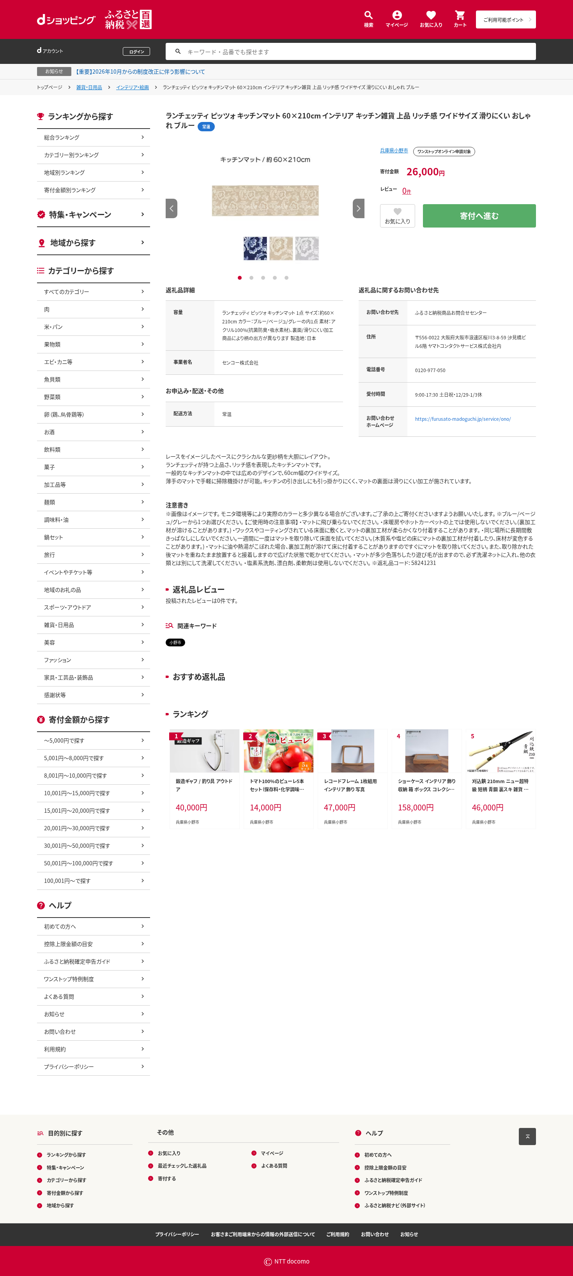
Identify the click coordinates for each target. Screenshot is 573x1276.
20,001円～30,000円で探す (77, 828)
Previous (171, 208)
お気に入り (431, 24)
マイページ (397, 24)
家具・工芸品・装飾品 (68, 677)
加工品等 (55, 484)
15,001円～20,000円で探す (77, 810)
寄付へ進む (479, 215)
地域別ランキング (64, 172)
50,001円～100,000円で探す (78, 863)
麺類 (49, 502)
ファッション (57, 660)
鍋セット (53, 537)
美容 (49, 642)
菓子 (49, 467)
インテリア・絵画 (132, 87)
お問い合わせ (60, 1031)
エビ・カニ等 (58, 361)
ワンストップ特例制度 (69, 979)
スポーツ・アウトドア (67, 607)
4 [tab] (276, 278)
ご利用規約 (338, 1234)
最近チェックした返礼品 (182, 1165)
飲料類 (52, 449)
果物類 (52, 344)
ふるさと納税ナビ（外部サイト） (395, 1205)
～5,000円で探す (64, 740)
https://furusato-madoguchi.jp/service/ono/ (463, 418)
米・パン (53, 326)
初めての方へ (60, 926)
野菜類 (52, 397)
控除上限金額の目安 (68, 944)
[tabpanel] (265, 208)
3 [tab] (264, 278)
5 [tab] (287, 278)
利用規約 (55, 1049)
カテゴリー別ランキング (71, 155)
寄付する (167, 1178)
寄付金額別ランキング (70, 190)
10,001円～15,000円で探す (77, 793)
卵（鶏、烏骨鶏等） (64, 414)
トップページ (49, 87)
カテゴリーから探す (67, 1180)
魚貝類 (52, 379)
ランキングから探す (66, 1154)
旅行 (49, 554)
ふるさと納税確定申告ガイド (77, 961)
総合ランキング (61, 137)
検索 (368, 24)
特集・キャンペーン (80, 214)
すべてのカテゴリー (66, 291)
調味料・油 (56, 519)
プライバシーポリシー (69, 1066)
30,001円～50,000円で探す (77, 845)
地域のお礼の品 (62, 589)
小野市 (175, 642)
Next (358, 208)
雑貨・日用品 (89, 87)
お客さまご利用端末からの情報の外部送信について (263, 1234)
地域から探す (73, 242)
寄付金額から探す (65, 1193)
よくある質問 (59, 996)
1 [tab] (241, 278)
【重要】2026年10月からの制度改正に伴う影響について (140, 71)
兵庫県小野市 (394, 150)
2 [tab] (252, 278)
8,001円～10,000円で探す (75, 775)
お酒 (49, 432)
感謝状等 (55, 695)
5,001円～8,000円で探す (74, 758)
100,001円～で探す (67, 880)
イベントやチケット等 (68, 572)
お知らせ (54, 1014)
